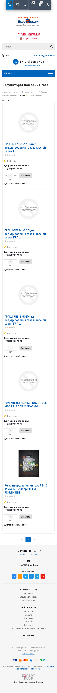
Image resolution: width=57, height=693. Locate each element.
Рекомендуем (28, 589)
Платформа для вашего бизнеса (28, 682)
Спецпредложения (28, 597)
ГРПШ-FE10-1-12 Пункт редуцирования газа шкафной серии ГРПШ (25, 147)
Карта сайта (28, 653)
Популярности (28, 92)
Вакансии (28, 635)
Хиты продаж (28, 600)
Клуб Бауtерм (30, 38)
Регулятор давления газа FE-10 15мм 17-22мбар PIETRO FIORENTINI (25, 489)
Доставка (28, 618)
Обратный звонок (32, 65)
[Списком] (8, 100)
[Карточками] (3, 100)
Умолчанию (36, 95)
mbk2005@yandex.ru (44, 55)
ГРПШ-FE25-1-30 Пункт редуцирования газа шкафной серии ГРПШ (25, 234)
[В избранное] (50, 108)
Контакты (29, 625)
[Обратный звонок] (24, 5)
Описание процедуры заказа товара (28, 628)
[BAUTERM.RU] (28, 20)
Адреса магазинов (30, 34)
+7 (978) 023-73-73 (13, 168)
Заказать (25, 175)
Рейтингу (43, 92)
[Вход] (47, 5)
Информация (28, 607)
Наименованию (9, 95)
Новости (28, 611)
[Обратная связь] (17, 5)
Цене (22, 95)
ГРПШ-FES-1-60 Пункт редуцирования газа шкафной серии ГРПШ (25, 320)
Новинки (28, 593)
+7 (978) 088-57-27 (32, 61)
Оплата (28, 615)
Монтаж (29, 621)
